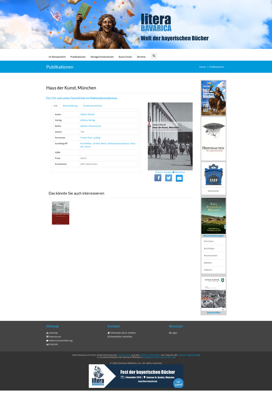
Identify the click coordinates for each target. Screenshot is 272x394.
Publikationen (78, 56)
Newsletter (213, 190)
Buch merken (164, 172)
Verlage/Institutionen (102, 56)
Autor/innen (125, 56)
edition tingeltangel (188, 354)
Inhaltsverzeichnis (92, 105)
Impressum (54, 336)
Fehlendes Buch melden (123, 332)
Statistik (53, 344)
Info (56, 105)
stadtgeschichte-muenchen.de (158, 357)
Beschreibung (70, 105)
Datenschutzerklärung (60, 340)
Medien (208, 262)
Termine (141, 56)
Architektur (86, 143)
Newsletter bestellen (121, 336)
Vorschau (209, 241)
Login (174, 332)
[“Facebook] (157, 177)
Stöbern (208, 269)
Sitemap (53, 332)
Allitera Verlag (87, 120)
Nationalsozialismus (118, 143)
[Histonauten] (213, 97)
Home (202, 67)
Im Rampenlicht (57, 56)
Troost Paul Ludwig (90, 137)
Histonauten (124, 354)
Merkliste (180, 172)
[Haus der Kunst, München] (179, 178)
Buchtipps (209, 248)
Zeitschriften (213, 312)
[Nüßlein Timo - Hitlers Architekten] (60, 213)
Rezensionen (210, 255)
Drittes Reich (100, 143)
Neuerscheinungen (213, 235)
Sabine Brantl (87, 114)
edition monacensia (90, 125)
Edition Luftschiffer (150, 354)
